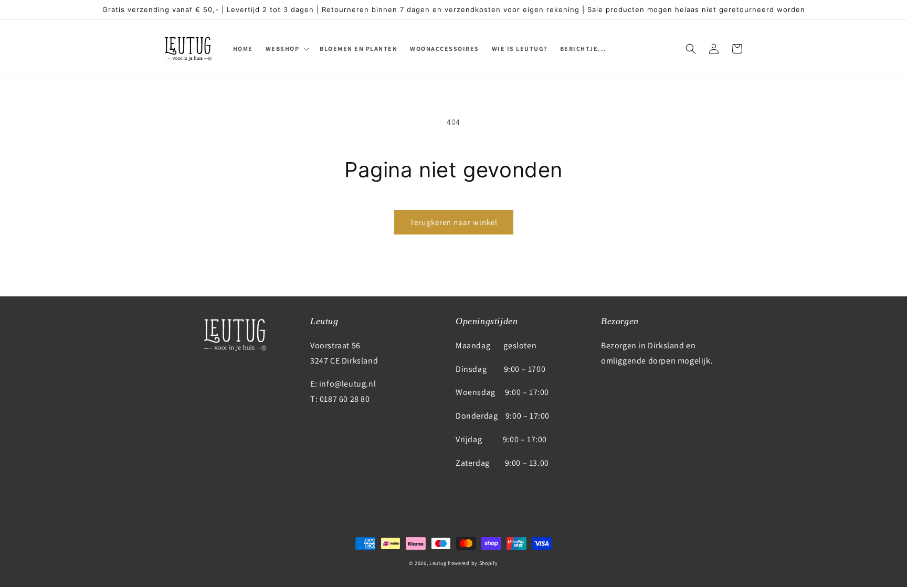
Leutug (437, 563)
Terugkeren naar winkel (454, 222)
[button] (286, 48)
